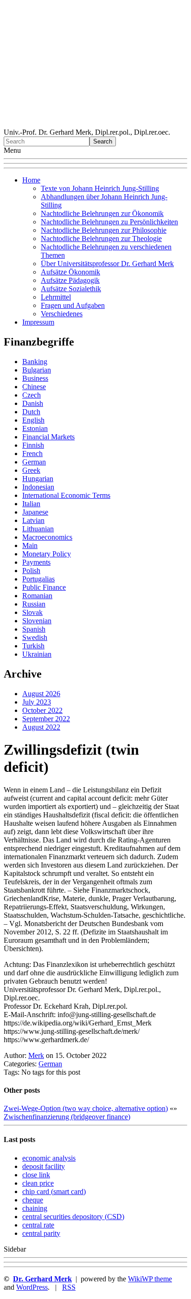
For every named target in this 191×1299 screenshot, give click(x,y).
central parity (41, 1233)
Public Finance (44, 587)
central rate (38, 1225)
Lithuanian (38, 529)
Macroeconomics (47, 537)
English (33, 420)
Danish (32, 403)
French (32, 453)
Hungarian (37, 479)
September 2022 (46, 719)
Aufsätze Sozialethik (71, 289)
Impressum (38, 322)
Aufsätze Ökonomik (70, 272)
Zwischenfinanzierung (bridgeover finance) (67, 1117)
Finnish (33, 445)
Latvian (33, 520)
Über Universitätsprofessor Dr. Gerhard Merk (107, 264)
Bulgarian (36, 370)
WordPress (32, 1287)
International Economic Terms (66, 495)
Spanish (33, 629)
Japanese (35, 512)
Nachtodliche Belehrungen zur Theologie (101, 238)
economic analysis (49, 1158)
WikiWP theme (150, 1279)
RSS (69, 1287)
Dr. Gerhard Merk (42, 1279)
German (34, 462)
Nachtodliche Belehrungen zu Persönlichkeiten (109, 222)
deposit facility (43, 1166)
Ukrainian (36, 654)
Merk (36, 1055)
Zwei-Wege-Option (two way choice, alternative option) (86, 1108)
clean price (38, 1183)
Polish (31, 570)
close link (36, 1175)
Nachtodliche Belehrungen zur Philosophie (103, 230)
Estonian (35, 428)
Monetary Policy (46, 554)
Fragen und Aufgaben (73, 305)
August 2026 (41, 694)
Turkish (33, 646)
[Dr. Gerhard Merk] (95, 124)
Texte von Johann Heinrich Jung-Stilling (100, 188)
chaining (34, 1208)
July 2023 (36, 702)
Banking (34, 362)
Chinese (34, 387)
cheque (32, 1200)
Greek (31, 470)
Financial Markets (48, 437)
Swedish (34, 637)
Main (30, 545)
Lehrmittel (56, 297)
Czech (31, 395)
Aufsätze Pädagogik (70, 280)
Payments (36, 562)
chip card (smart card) (54, 1191)
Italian (31, 504)
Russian (33, 604)
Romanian (37, 596)
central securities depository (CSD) (73, 1217)
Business (35, 378)
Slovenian (36, 621)
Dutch (31, 412)
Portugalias (38, 579)
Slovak (32, 612)
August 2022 (41, 727)
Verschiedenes (62, 314)
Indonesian (38, 487)
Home (31, 180)
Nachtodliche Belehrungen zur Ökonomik (102, 213)
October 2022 (42, 710)
